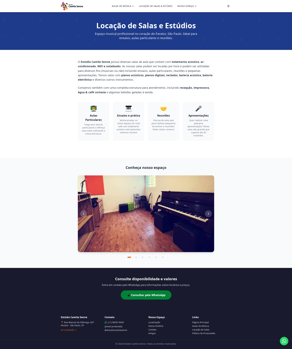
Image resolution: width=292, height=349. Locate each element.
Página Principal (200, 322)
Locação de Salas (200, 329)
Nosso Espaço (185, 6)
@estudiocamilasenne (116, 330)
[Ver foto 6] (162, 257)
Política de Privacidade (203, 333)
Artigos (152, 333)
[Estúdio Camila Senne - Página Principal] (72, 6)
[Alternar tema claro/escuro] (228, 6)
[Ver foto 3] (142, 257)
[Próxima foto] (208, 213)
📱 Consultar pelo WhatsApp (146, 295)
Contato (152, 329)
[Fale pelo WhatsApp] (284, 341)
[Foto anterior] (83, 213)
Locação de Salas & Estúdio (155, 6)
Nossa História (155, 326)
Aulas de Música (121, 6)
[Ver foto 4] (149, 257)
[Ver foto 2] (136, 257)
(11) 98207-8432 (116, 322)
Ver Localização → (68, 330)
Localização (154, 322)
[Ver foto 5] (156, 257)
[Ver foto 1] (129, 257)
